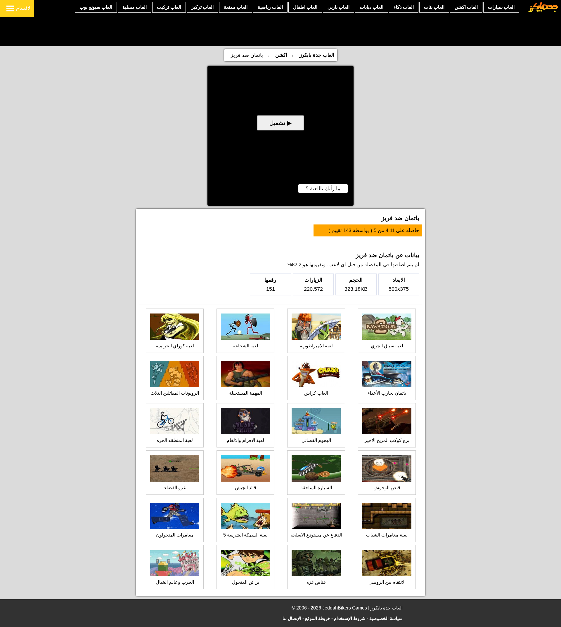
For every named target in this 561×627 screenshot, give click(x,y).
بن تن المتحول (245, 582)
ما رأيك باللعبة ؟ (323, 188)
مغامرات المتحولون (175, 534)
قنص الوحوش (386, 487)
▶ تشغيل (280, 123)
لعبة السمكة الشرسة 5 (245, 534)
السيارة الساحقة (316, 487)
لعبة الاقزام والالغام (245, 440)
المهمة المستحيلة (245, 393)
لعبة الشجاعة (245, 345)
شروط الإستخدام (350, 618)
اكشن (281, 55)
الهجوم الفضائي (316, 440)
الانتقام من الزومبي (387, 582)
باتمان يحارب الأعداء (387, 393)
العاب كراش (316, 393)
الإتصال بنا (292, 618)
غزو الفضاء (175, 487)
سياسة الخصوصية (386, 618)
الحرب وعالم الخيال (175, 582)
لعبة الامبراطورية (316, 345)
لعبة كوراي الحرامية (175, 345)
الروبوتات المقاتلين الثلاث (174, 393)
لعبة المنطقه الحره (175, 440)
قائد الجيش (245, 487)
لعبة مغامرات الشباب (387, 534)
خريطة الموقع (317, 618)
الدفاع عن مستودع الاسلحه (316, 534)
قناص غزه (316, 582)
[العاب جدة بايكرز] (543, 11)
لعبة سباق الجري (387, 345)
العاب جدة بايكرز (316, 55)
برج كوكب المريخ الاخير (387, 440)
